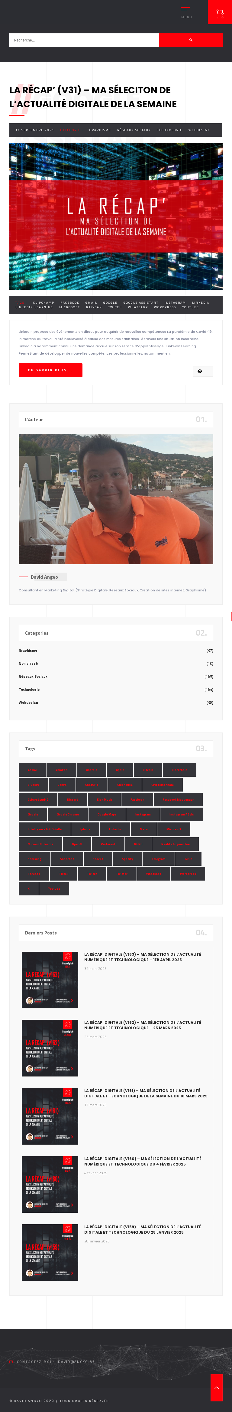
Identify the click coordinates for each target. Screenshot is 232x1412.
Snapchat (67, 859)
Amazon (61, 770)
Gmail (91, 302)
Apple (120, 770)
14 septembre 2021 (34, 130)
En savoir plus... (50, 370)
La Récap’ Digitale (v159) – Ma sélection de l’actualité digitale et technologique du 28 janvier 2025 (142, 1229)
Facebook (69, 302)
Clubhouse (125, 784)
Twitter (121, 873)
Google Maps (107, 814)
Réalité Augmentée (175, 844)
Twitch (115, 307)
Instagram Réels (181, 814)
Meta (144, 829)
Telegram (159, 859)
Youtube (190, 307)
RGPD (138, 844)
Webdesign (199, 130)
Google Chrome (68, 814)
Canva (62, 784)
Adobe (32, 770)
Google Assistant (141, 302)
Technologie (169, 130)
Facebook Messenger (178, 799)
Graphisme (100, 130)
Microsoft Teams (40, 844)
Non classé (28, 663)
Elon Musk (104, 799)
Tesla (188, 859)
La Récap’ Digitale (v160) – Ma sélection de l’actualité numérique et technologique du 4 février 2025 (142, 1161)
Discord (72, 799)
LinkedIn (201, 302)
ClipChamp (43, 302)
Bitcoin (148, 770)
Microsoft (69, 307)
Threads (34, 873)
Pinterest (108, 844)
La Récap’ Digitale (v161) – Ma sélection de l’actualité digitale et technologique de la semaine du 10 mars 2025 (146, 1093)
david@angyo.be (76, 1361)
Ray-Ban (94, 307)
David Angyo (44, 576)
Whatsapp (138, 307)
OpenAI (77, 844)
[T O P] (217, 1387)
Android (91, 770)
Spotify (127, 859)
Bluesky (33, 784)
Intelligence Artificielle (45, 829)
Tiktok (63, 873)
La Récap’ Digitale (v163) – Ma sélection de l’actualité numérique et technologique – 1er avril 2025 (142, 957)
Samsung (34, 859)
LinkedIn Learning (34, 307)
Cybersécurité (38, 799)
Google (110, 302)
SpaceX (98, 859)
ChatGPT (91, 784)
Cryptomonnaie (162, 784)
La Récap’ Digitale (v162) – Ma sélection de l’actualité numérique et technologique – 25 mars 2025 (142, 1025)
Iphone (85, 829)
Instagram (175, 302)
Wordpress (165, 307)
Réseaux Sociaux (134, 130)
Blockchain (179, 770)
